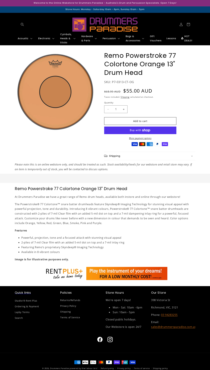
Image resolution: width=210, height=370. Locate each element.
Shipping (125, 97)
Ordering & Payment (27, 306)
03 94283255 (169, 315)
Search (19, 318)
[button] (22, 24)
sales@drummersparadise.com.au (173, 327)
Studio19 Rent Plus (26, 300)
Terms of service (142, 368)
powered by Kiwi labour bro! (83, 368)
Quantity (108, 102)
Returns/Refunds (70, 300)
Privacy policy (124, 368)
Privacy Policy (68, 306)
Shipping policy (160, 368)
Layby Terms (22, 312)
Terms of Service (70, 317)
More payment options (140, 138)
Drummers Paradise (59, 368)
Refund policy (107, 368)
